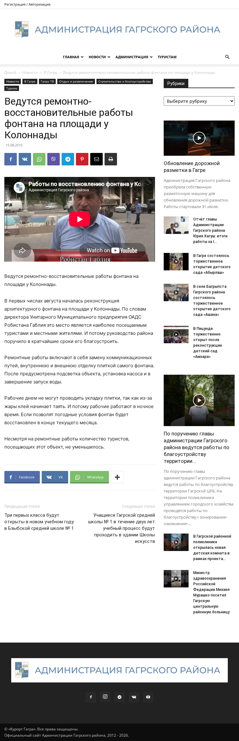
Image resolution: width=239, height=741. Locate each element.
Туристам (167, 57)
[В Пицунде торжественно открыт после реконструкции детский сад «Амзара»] (176, 334)
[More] (117, 477)
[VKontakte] (134, 697)
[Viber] (53, 159)
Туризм (11, 88)
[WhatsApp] (39, 159)
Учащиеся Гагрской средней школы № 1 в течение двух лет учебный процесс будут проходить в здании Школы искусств (121, 528)
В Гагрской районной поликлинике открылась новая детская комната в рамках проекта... (212, 547)
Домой (10, 72)
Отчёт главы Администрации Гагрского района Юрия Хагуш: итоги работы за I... (210, 230)
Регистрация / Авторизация (27, 4)
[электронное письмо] (96, 159)
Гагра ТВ (47, 81)
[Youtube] (148, 697)
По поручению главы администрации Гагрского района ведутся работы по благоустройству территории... (196, 447)
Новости (97, 57)
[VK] (25, 159)
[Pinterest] (82, 159)
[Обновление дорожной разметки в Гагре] (199, 138)
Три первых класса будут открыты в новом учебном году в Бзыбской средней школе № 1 (39, 521)
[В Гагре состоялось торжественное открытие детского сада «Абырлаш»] (176, 261)
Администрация (131, 57)
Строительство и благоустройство (124, 81)
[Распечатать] (111, 159)
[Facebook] (10, 159)
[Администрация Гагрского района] (119, 29)
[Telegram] (68, 159)
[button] (227, 57)
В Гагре (50, 72)
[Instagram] (105, 697)
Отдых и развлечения (76, 81)
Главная (71, 57)
